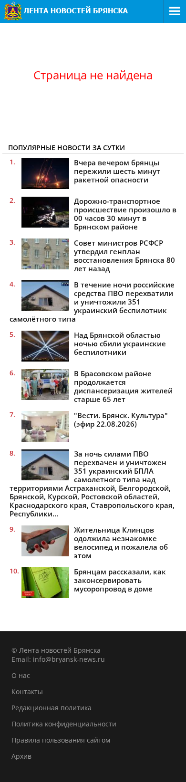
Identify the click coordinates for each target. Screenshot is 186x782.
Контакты (27, 691)
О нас (20, 675)
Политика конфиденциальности (63, 723)
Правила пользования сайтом (60, 739)
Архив (21, 756)
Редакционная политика (51, 707)
